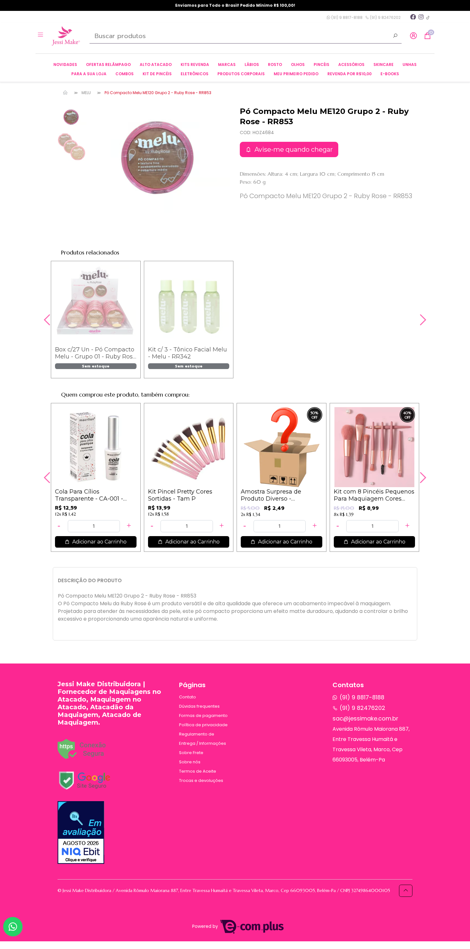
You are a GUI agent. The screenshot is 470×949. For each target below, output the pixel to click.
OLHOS (298, 64)
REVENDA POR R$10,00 (349, 73)
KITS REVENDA (195, 64)
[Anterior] (47, 319)
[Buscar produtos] (395, 36)
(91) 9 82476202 (385, 17)
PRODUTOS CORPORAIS (241, 73)
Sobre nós (189, 762)
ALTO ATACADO (156, 64)
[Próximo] (422, 319)
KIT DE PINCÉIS (157, 73)
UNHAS (410, 64)
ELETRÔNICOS (194, 73)
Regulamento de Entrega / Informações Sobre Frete (202, 743)
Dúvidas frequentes (199, 706)
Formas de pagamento (203, 715)
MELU (86, 92)
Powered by (205, 926)
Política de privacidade (203, 725)
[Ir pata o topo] (405, 891)
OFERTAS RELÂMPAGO (108, 64)
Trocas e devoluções (201, 780)
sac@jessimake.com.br (365, 718)
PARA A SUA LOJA (88, 73)
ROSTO (275, 64)
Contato (187, 697)
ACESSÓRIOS (351, 64)
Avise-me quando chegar (293, 149)
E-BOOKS (389, 73)
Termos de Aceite (197, 771)
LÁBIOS (252, 64)
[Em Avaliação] (81, 832)
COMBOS (124, 73)
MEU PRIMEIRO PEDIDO (296, 73)
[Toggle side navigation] (41, 35)
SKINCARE (383, 64)
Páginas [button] (192, 684)
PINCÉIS (321, 64)
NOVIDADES (65, 64)
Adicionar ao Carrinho (99, 542)
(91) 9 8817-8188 (346, 17)
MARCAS (227, 64)
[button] (413, 36)
